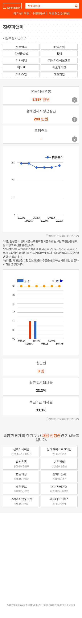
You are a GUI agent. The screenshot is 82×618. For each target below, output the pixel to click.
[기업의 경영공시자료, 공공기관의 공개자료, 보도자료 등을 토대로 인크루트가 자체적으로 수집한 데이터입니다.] (74, 139)
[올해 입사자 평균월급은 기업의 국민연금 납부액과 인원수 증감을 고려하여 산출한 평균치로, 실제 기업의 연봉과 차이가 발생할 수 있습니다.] (74, 119)
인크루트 (61, 236)
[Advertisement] (41, 558)
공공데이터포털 (72, 236)
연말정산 (39, 13)
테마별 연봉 (22, 13)
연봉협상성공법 (59, 13)
